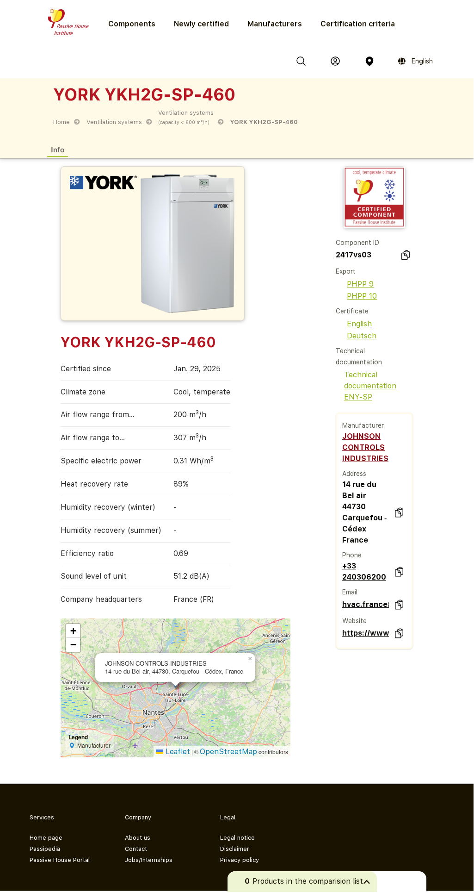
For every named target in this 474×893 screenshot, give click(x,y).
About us (137, 837)
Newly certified (201, 23)
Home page (46, 837)
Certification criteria (357, 23)
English (359, 323)
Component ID (357, 242)
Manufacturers (274, 23)
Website (354, 620)
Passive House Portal (60, 859)
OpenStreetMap (228, 751)
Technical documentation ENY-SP (370, 385)
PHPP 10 (362, 296)
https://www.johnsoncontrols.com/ (365, 633)
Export (346, 271)
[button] (249, 658)
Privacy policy (239, 859)
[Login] (335, 61)
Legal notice (237, 837)
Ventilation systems (114, 122)
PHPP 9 (360, 284)
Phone (352, 555)
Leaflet (176, 751)
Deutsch (361, 335)
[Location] (369, 61)
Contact (136, 848)
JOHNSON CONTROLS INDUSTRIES (365, 447)
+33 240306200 (364, 571)
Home (61, 122)
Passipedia (45, 848)
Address (354, 473)
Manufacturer (363, 425)
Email (349, 592)
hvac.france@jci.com (365, 604)
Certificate (352, 311)
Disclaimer (234, 848)
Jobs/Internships (148, 859)
